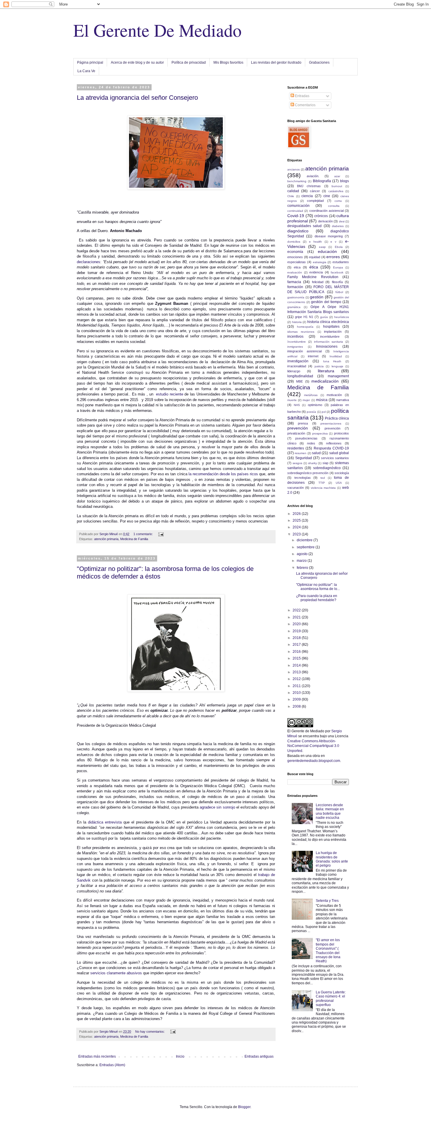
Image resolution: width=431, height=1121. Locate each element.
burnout (337, 186)
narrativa (342, 400)
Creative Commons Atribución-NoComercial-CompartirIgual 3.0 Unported (313, 746)
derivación (325, 221)
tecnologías (302, 477)
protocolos (341, 433)
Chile (290, 196)
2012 (297, 679)
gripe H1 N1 (304, 317)
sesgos (297, 463)
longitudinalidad (300, 376)
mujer (306, 400)
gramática (294, 307)
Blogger (244, 1107)
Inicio (180, 1056)
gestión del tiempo (326, 302)
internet (313, 356)
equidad (314, 257)
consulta (334, 205)
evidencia (316, 272)
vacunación (295, 487)
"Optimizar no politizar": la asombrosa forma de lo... (318, 587)
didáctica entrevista (105, 822)
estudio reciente (169, 394)
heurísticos (341, 317)
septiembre (306, 547)
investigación (297, 361)
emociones (295, 257)
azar (337, 176)
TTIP (321, 482)
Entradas (301, 96)
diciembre (305, 540)
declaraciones (88, 262)
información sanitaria (328, 341)
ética (313, 267)
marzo (302, 561)
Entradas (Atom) (112, 1065)
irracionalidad (296, 366)
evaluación (294, 272)
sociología (342, 473)
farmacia (294, 282)
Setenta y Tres (327, 901)
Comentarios (304, 105)
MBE (299, 381)
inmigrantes (295, 346)
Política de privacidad (189, 62)
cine (326, 196)
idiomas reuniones (300, 331)
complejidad (315, 200)
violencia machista (323, 487)
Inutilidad (336, 356)
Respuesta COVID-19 (331, 448)
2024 (297, 527)
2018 (297, 638)
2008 (297, 706)
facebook (337, 272)
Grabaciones (319, 62)
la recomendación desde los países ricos (223, 474)
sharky (312, 463)
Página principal (90, 62)
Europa (338, 267)
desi (342, 221)
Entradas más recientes (97, 1056)
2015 (297, 658)
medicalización (325, 381)
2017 (297, 644)
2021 (297, 617)
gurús (324, 317)
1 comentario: (143, 534)
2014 (297, 665)
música (322, 400)
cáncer (315, 191)
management (338, 376)
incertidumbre (330, 336)
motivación (334, 395)
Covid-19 (295, 215)
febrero (303, 568)
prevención (297, 428)
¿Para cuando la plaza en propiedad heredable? (316, 598)
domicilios (293, 241)
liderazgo (293, 371)
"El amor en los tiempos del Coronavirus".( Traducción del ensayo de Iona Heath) (328, 950)
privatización (296, 433)
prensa (303, 423)
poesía (311, 411)
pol (324, 411)
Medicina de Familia (134, 539)
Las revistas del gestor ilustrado (276, 62)
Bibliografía (322, 181)
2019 (297, 631)
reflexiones (334, 443)
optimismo (315, 405)
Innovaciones (326, 346)
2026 (297, 514)
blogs (344, 181)
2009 (297, 699)
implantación (333, 331)
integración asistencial (304, 351)
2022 (297, 610)
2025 (297, 520)
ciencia (307, 196)
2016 (297, 652)
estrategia (319, 262)
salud (316, 453)
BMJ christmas (309, 186)
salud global (339, 453)
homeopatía (305, 326)
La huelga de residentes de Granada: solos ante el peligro (332, 859)
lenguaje (337, 366)
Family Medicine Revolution (312, 277)
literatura (326, 370)
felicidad (317, 282)
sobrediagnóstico (327, 468)
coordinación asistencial (326, 210)
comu (338, 200)
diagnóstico (297, 231)
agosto (302, 554)
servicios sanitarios (335, 458)
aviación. (313, 176)
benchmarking (296, 181)
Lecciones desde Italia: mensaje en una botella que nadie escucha (330, 811)
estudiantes (340, 262)
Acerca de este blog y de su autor (137, 62)
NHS (297, 405)
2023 (297, 534)
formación (295, 287)
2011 (297, 686)
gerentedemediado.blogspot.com (313, 761)
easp (322, 246)
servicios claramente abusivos (116, 973)
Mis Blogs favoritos (228, 62)
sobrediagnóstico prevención (307, 473)
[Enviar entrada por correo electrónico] (160, 534)
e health (315, 241)
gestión (316, 297)
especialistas (296, 262)
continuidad (295, 210)
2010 (297, 693)
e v (333, 241)
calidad (293, 191)
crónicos (321, 216)
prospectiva (320, 433)
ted (322, 477)
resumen (300, 453)
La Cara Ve (86, 71)
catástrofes (335, 191)
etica (297, 267)
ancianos (293, 169)
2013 (297, 672)
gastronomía (295, 297)
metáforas (311, 395)
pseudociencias (306, 438)
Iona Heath (332, 361)
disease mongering (329, 236)
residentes (295, 448)
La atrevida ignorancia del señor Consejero (137, 97)
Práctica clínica (337, 418)
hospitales (331, 326)
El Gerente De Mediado (157, 30)
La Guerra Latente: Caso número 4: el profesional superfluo (331, 998)
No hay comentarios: (150, 1031)
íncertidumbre (296, 341)
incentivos (295, 336)
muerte (292, 400)
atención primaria (106, 539)
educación (327, 251)
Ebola (339, 246)
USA (339, 482)
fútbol (339, 292)
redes (311, 443)
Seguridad (303, 458)
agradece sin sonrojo (217, 807)
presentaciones (330, 423)
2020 (297, 624)
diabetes (338, 226)
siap (325, 463)
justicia (319, 366)
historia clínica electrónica (328, 322)
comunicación (298, 206)
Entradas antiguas (259, 1056)
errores (333, 256)
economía (295, 252)
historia (297, 322)
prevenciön (332, 428)
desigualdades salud (304, 226)
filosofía (337, 282)
